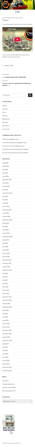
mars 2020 (5, 213)
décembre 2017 (6, 260)
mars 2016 (5, 320)
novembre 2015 (7, 334)
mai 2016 (5, 317)
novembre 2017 (6, 263)
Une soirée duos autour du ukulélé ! (19, 149)
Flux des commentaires (9, 387)
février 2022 (6, 206)
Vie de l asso (9, 65)
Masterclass (6, 119)
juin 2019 (5, 226)
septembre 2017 (7, 270)
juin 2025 (5, 173)
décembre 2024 (7, 179)
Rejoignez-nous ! (14, 139)
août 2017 (5, 273)
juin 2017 (5, 277)
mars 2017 (5, 287)
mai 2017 (5, 280)
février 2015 (6, 360)
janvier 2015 (6, 364)
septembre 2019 (7, 220)
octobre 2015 (6, 337)
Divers (4, 112)
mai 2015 (5, 350)
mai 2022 (5, 199)
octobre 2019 (6, 216)
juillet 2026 (5, 166)
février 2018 (6, 253)
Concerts (5, 109)
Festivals (5, 115)
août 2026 (5, 163)
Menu (18, 12)
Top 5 (13, 4)
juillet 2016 (5, 310)
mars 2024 (5, 183)
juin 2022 (5, 196)
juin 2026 (5, 169)
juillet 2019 (5, 223)
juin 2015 (5, 347)
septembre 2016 (7, 307)
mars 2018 (5, 250)
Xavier (20, 17)
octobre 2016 (6, 303)
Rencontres (5, 125)
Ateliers (4, 105)
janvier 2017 (5, 293)
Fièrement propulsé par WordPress (11, 443)
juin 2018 (5, 243)
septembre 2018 (7, 236)
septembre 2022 (7, 193)
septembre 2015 (7, 340)
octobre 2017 (6, 266)
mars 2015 (5, 357)
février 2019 (6, 233)
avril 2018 (5, 246)
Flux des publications (8, 384)
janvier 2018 (6, 256)
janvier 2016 (6, 327)
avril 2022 (5, 203)
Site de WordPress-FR (8, 391)
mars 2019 (5, 230)
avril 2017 (5, 283)
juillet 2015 (5, 344)
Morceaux (5, 122)
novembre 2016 (7, 300)
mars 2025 (5, 176)
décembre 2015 (7, 330)
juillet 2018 (5, 240)
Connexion (5, 381)
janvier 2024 (6, 186)
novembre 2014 (7, 370)
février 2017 (5, 290)
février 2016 (6, 323)
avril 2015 (5, 354)
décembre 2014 (7, 367)
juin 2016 (5, 313)
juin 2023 (5, 189)
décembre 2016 (7, 297)
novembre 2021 (6, 210)
